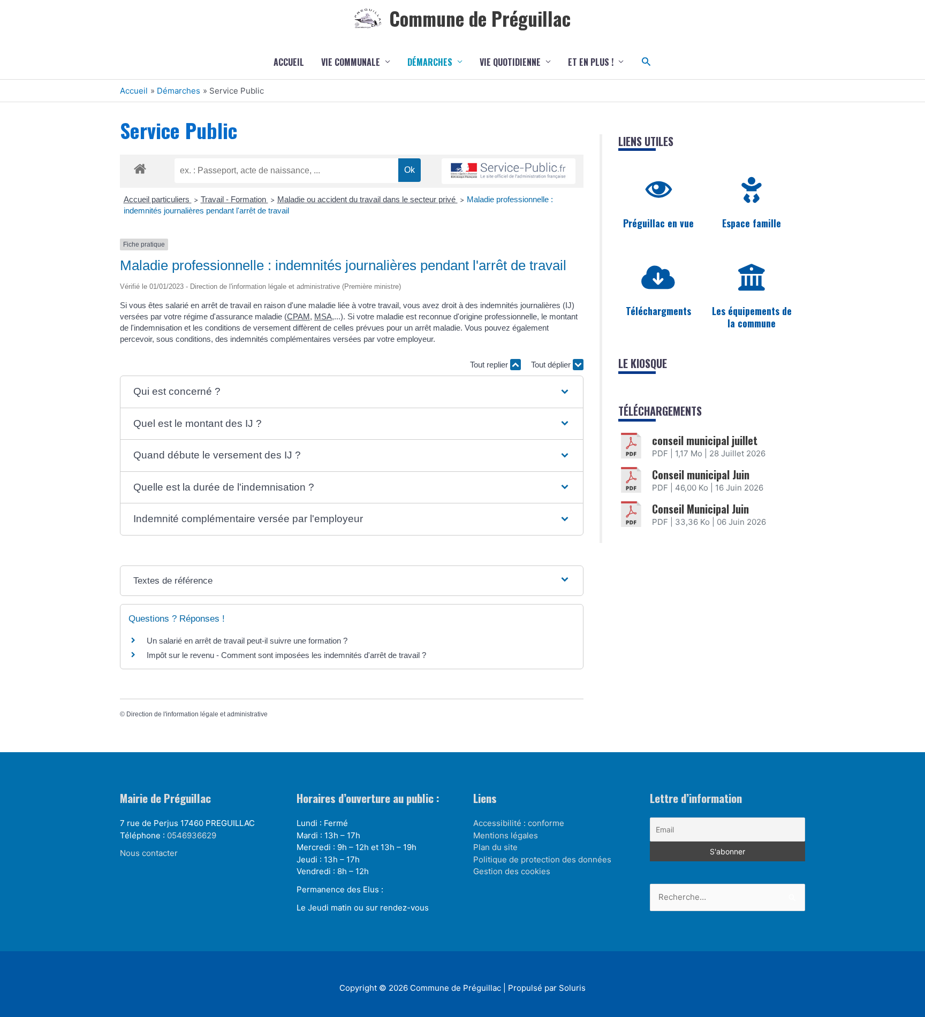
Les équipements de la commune (752, 317)
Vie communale (350, 62)
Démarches (429, 62)
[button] (646, 62)
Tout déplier (552, 364)
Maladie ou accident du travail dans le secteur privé (367, 199)
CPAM (298, 316)
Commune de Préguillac (480, 18)
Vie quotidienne (510, 62)
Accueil (289, 62)
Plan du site (495, 847)
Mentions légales (505, 835)
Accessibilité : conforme (518, 823)
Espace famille (751, 223)
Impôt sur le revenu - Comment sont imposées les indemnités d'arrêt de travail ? (286, 655)
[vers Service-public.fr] (508, 171)
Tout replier (490, 364)
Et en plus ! (590, 62)
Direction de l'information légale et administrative (197, 714)
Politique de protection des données (542, 859)
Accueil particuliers (158, 199)
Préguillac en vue (658, 223)
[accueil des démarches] (140, 166)
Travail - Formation (234, 199)
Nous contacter (149, 853)
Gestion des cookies (511, 871)
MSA (323, 316)
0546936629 (191, 835)
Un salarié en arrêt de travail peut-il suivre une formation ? (247, 640)
